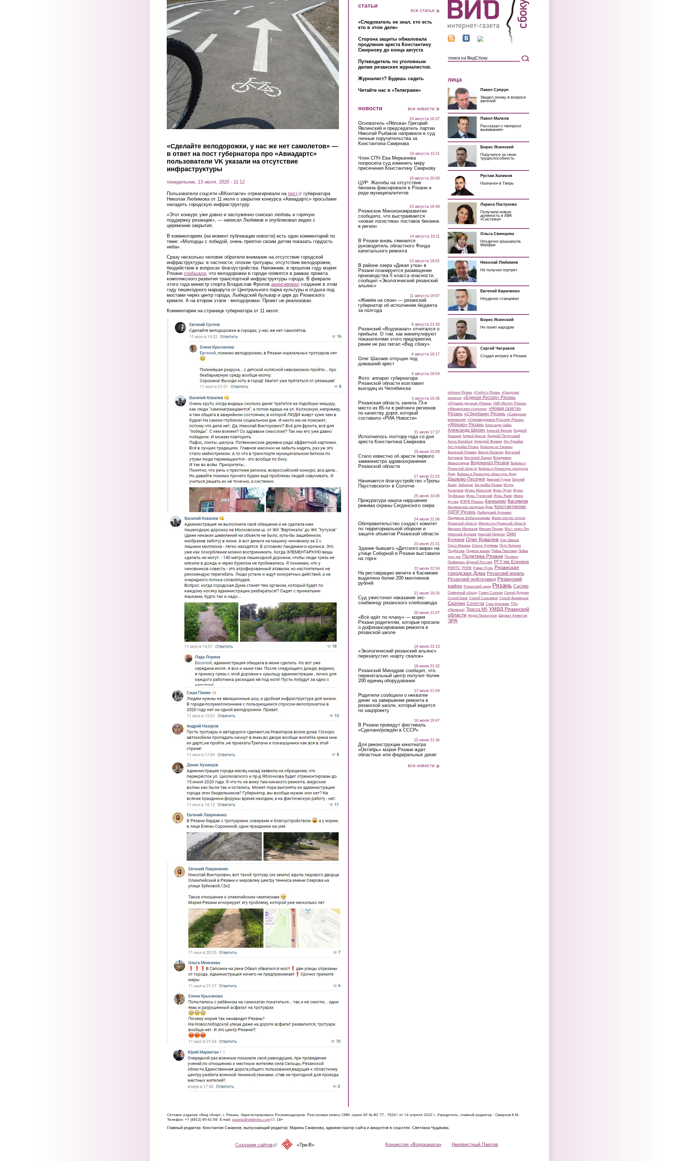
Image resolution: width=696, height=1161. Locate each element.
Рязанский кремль (505, 573)
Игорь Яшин (503, 496)
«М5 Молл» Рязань (509, 403)
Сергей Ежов (458, 598)
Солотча (475, 603)
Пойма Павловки (504, 551)
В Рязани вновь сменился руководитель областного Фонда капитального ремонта (394, 246)
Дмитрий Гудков (498, 479)
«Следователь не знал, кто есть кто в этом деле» (395, 24)
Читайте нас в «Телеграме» (389, 90)
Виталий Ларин (478, 458)
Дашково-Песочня (466, 479)
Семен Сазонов (490, 592)
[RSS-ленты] (451, 40)
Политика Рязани (482, 556)
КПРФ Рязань (472, 501)
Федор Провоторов (482, 615)
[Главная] (488, 43)
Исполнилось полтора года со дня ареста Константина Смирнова (396, 439)
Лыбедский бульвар (494, 512)
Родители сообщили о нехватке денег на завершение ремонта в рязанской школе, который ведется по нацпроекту (396, 703)
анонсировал (285, 284)
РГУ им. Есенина (511, 561)
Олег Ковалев (482, 539)
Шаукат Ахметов (512, 615)
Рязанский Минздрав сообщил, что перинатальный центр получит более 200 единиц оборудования (398, 675)
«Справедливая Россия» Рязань (496, 419)
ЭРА (452, 620)
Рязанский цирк (477, 586)
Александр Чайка (498, 425)
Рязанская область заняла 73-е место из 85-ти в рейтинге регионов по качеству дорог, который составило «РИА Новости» (397, 410)
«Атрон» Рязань (460, 392)
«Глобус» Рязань (487, 392)
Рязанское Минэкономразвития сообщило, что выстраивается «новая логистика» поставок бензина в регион (398, 219)
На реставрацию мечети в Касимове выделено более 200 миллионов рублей (398, 578)
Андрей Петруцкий (503, 436)
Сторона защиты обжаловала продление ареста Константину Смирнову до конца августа (394, 44)
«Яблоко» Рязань (466, 424)
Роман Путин (483, 568)
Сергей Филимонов (514, 598)
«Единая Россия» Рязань (489, 397)
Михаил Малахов (462, 529)
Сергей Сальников (483, 598)
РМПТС (454, 568)
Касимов (518, 501)
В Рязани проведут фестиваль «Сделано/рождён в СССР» (392, 727)
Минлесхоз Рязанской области (502, 523)
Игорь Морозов (478, 490)
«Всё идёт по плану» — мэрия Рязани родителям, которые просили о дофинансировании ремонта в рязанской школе (398, 625)
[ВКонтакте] (466, 40)
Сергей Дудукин (516, 592)
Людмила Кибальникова (469, 518)
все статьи (422, 10)
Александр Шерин (466, 430)
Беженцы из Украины (496, 447)
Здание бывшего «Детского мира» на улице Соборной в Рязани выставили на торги (399, 553)
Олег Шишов (509, 540)
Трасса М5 (477, 609)
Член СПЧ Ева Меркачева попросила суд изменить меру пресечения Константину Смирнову (397, 163)
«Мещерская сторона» (467, 409)
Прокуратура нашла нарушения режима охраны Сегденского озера (396, 503)
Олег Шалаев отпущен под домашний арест (388, 361)
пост (295, 193)
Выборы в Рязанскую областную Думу (487, 474)
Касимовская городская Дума (470, 507)
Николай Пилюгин (491, 534)
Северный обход (462, 592)
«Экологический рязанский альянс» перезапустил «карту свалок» (397, 654)
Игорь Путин (502, 490)
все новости (421, 108)
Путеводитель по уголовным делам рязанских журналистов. (394, 64)
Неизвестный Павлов (475, 1144)
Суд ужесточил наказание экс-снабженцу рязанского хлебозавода (397, 600)
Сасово (521, 586)
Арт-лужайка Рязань (463, 447)
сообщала (195, 273)
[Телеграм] (480, 40)
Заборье (465, 485)
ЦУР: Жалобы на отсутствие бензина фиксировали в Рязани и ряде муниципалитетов (394, 187)
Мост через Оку (517, 529)
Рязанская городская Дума (483, 570)
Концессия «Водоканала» (413, 1144)
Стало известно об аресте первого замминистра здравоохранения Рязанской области (396, 461)
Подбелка (456, 551)
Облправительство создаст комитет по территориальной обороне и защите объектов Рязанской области (398, 528)
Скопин (456, 603)
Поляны (511, 557)
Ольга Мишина (459, 545)
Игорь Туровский (479, 496)
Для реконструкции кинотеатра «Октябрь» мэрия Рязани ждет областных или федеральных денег (397, 749)
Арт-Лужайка (513, 441)
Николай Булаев (462, 534)
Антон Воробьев (460, 441)
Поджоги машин (478, 551)
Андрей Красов (474, 436)
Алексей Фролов (499, 430)
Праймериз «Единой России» (470, 562)
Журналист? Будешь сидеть (391, 78)
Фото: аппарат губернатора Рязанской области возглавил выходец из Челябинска (391, 383)
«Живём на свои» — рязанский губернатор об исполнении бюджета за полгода (397, 305)
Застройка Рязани (488, 485)
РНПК (467, 568)
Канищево (495, 501)
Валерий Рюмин (462, 452)
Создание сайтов (256, 1145)
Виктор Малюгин (491, 452)
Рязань (502, 585)
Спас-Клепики (497, 604)
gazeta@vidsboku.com (253, 1119)
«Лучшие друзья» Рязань (470, 403)
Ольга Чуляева (485, 545)
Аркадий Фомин (488, 441)
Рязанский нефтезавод (472, 579)
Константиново (510, 506)
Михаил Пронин (491, 529)
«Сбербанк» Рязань (484, 413)
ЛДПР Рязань (462, 512)
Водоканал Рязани (490, 462)
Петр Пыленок (510, 545)
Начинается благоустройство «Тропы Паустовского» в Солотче (398, 483)
